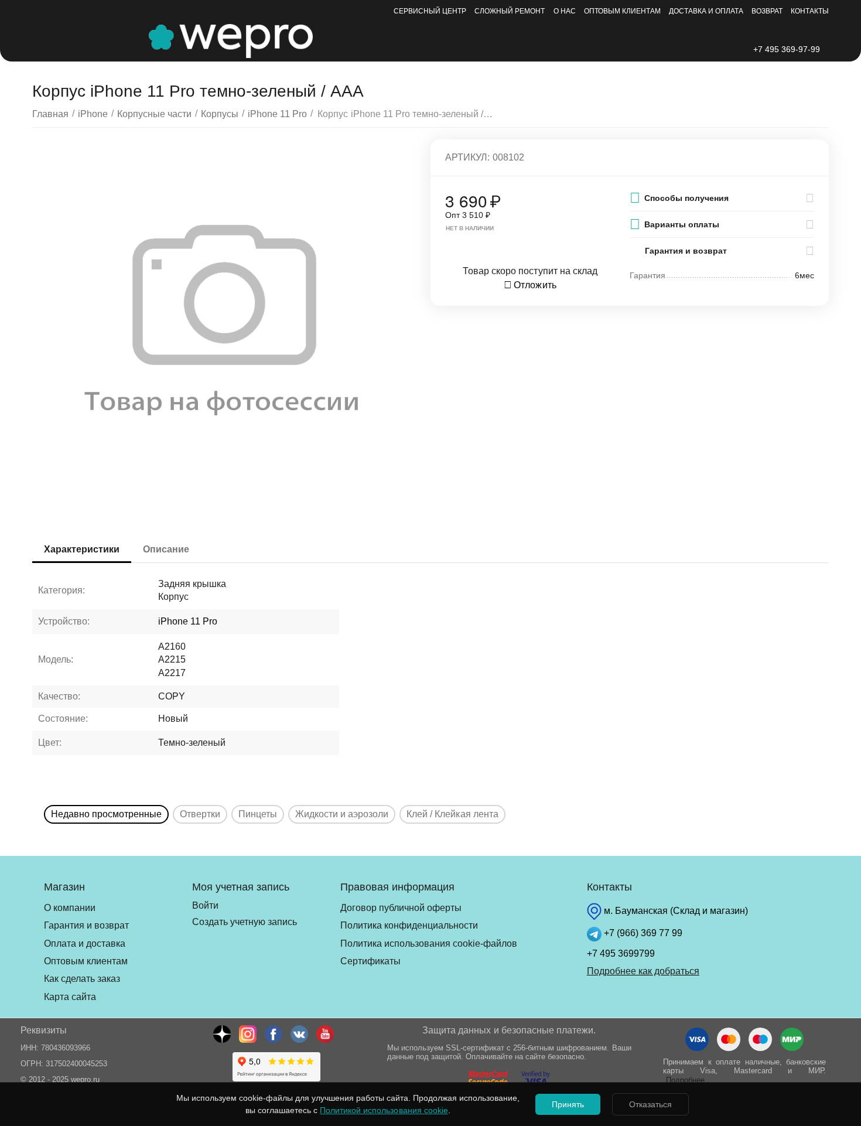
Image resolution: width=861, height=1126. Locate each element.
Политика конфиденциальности (409, 925)
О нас (565, 11)
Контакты (810, 11)
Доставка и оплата (706, 11)
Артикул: (467, 157)
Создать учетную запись (244, 922)
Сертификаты (370, 961)
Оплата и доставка (84, 943)
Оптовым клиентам (622, 11)
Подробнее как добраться (643, 971)
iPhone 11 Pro (187, 621)
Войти (205, 905)
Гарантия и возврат (86, 925)
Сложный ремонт (509, 11)
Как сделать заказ (82, 979)
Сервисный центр (430, 11)
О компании (69, 908)
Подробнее (685, 1080)
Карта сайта (70, 997)
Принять (568, 1104)
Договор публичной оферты (401, 908)
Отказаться (650, 1104)
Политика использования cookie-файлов (428, 943)
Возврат (767, 11)
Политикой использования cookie (383, 1110)
